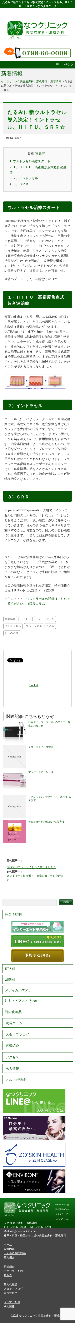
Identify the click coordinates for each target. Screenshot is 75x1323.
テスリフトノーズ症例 (40, 747)
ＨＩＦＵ (25, 619)
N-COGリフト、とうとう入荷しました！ (31, 867)
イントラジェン (44, 619)
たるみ (50, 626)
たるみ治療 (11, 633)
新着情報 (12, 73)
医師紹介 (12, 1045)
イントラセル (13, 626)
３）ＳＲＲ (19, 184)
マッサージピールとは (40, 772)
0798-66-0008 (18, 1227)
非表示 (40, 153)
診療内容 (9, 1249)
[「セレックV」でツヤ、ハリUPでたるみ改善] (14, 797)
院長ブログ (10, 1293)
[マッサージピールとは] (14, 772)
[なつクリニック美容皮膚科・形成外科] (38, 27)
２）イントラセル (24, 178)
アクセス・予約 (13, 1271)
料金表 (8, 1275)
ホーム (8, 1244)
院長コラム (14, 1023)
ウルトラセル (34, 626)
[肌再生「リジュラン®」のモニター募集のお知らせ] (14, 722)
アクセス (12, 1057)
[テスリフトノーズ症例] (14, 747)
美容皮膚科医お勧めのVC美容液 (46, 822)
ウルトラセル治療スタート (30, 161)
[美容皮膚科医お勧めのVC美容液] (14, 822)
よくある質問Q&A (15, 1253)
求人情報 (12, 1068)
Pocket (33, 685)
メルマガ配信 (12, 1302)
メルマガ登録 (16, 1080)
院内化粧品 (13, 1012)
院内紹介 (9, 1257)
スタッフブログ (17, 1034)
